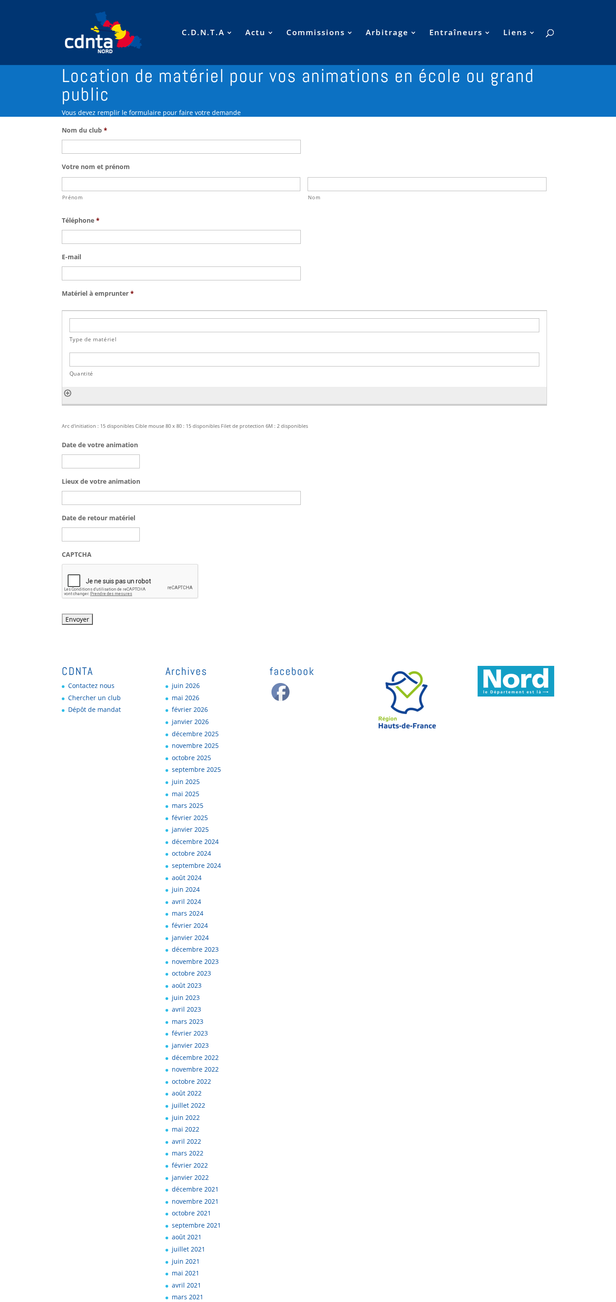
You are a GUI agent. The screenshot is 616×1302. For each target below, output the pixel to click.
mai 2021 (185, 1273)
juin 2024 (186, 889)
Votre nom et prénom (96, 167)
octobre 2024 (191, 853)
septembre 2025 (196, 769)
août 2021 (187, 1237)
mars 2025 (187, 805)
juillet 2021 (188, 1249)
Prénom (72, 197)
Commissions (315, 33)
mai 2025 (185, 793)
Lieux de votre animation (101, 481)
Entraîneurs (456, 33)
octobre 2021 (191, 1213)
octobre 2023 (191, 973)
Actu (255, 33)
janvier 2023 (190, 1045)
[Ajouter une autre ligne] (67, 392)
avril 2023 (186, 1009)
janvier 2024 (190, 937)
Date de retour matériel (98, 518)
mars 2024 (187, 913)
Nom (314, 197)
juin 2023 (186, 997)
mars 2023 (187, 1021)
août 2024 (187, 877)
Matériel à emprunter (98, 293)
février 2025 (190, 817)
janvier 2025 (190, 829)
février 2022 (190, 1165)
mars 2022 (187, 1153)
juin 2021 (186, 1261)
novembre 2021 (195, 1201)
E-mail (71, 257)
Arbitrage (387, 33)
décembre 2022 (195, 1057)
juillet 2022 (188, 1105)
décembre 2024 (195, 841)
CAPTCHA (77, 554)
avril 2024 (186, 901)
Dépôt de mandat (94, 709)
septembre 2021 (196, 1225)
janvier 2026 (190, 721)
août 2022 (187, 1093)
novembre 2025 (195, 745)
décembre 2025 (195, 733)
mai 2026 (185, 697)
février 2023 (190, 1033)
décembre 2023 (195, 949)
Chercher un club (94, 697)
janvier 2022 (190, 1177)
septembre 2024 (196, 865)
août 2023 (187, 985)
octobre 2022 (191, 1081)
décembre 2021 (195, 1189)
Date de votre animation (100, 445)
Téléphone (81, 220)
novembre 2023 (195, 961)
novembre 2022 (195, 1069)
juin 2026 (186, 685)
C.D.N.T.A (203, 33)
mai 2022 (185, 1129)
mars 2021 (187, 1297)
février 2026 (190, 709)
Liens (515, 33)
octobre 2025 (191, 757)
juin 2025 (186, 781)
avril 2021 (186, 1285)
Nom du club (84, 130)
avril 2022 (186, 1141)
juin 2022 (186, 1117)
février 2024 (190, 925)
